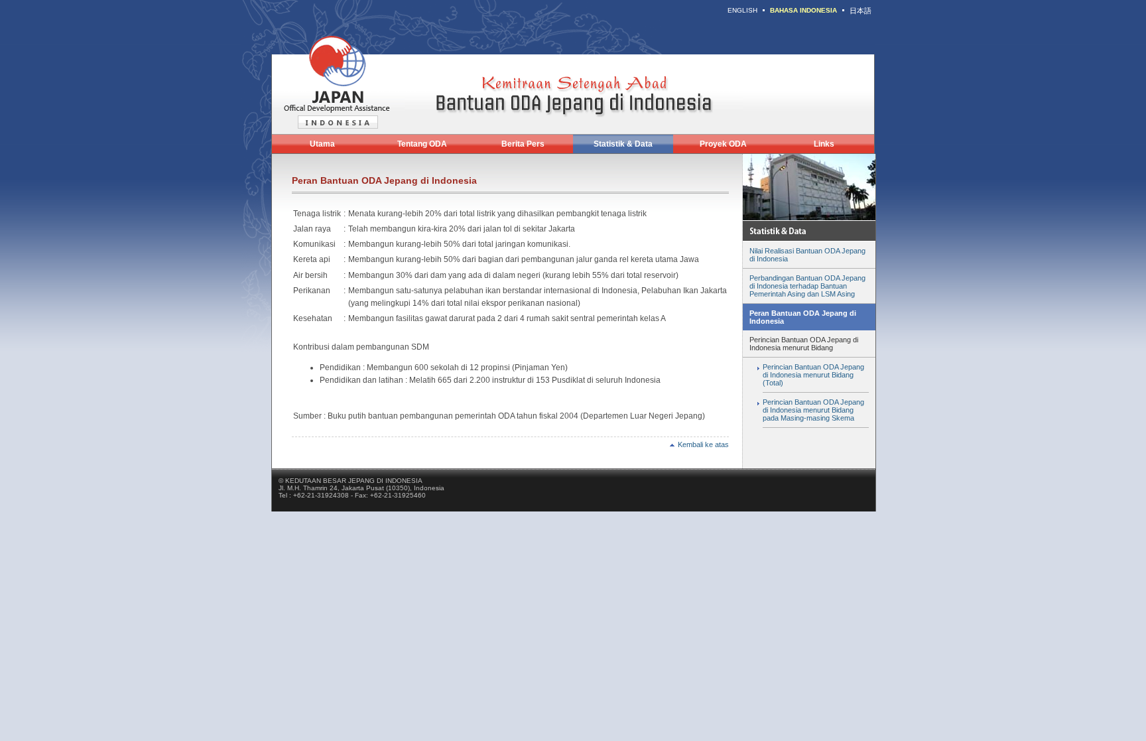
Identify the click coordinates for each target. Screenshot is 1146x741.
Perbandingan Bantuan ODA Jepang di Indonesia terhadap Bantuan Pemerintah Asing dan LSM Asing (807, 286)
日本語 (860, 11)
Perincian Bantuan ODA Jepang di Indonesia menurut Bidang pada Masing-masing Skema (813, 410)
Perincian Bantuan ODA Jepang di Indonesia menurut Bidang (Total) (813, 375)
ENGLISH (742, 10)
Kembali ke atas (703, 444)
